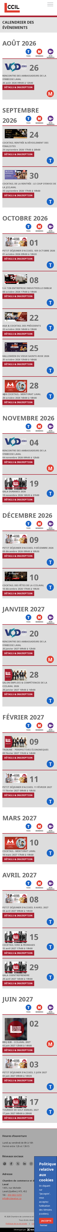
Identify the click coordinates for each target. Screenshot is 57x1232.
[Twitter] (18, 1164)
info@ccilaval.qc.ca (11, 1198)
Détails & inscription (18, 87)
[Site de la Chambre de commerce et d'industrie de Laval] (4, 1164)
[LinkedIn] (24, 1164)
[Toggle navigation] (50, 4)
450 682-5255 (15, 1194)
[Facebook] (11, 1164)
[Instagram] (31, 1164)
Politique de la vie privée (16, 1223)
